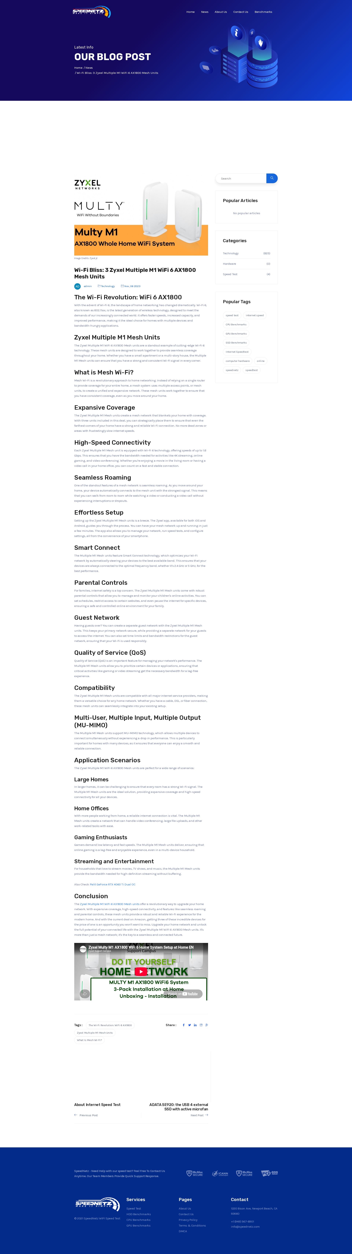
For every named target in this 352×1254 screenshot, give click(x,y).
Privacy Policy (188, 1220)
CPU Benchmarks (236, 324)
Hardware (229, 263)
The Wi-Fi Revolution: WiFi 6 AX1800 (110, 1025)
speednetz (232, 370)
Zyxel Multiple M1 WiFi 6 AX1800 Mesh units (109, 904)
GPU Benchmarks (236, 333)
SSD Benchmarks (236, 342)
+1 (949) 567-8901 (242, 1221)
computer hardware (238, 361)
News (204, 12)
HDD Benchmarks (138, 1214)
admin (88, 286)
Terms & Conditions (192, 1225)
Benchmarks (263, 12)
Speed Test (230, 274)
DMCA (183, 1231)
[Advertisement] (176, 144)
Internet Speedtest (237, 351)
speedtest (251, 370)
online (261, 361)
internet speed (255, 315)
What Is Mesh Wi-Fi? (89, 1040)
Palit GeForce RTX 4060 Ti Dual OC (112, 884)
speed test (232, 315)
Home (190, 12)
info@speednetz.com (245, 1226)
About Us (221, 12)
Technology (108, 286)
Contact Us (240, 12)
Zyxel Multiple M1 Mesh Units (95, 1032)
